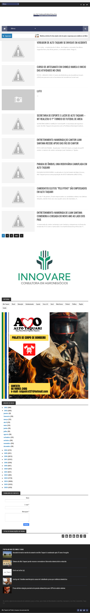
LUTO (39, 91)
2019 (6, 465)
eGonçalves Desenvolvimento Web (21, 610)
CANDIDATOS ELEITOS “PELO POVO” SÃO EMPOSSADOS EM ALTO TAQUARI (62, 190)
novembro (7, 443)
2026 (6, 487)
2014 (6, 450)
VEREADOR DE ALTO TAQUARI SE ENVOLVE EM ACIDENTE (62, 42)
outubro (7, 440)
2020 (6, 468)
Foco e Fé (45, 304)
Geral (52, 304)
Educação (20, 304)
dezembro (7, 446)
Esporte (38, 304)
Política (74, 304)
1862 (16, 235)
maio (5, 425)
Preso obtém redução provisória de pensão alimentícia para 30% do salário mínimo (39, 588)
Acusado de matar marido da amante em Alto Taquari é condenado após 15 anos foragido (41, 552)
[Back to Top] (87, 610)
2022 (6, 475)
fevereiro (7, 416)
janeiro (6, 413)
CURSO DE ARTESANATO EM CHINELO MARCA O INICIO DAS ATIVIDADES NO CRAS (61, 68)
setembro (7, 437)
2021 (6, 472)
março (6, 419)
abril (5, 422)
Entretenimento (30, 304)
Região (81, 304)
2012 (6, 407)
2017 (6, 459)
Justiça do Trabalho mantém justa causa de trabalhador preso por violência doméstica (40, 579)
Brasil (13, 304)
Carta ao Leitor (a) (18, 570)
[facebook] (81, 4)
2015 (6, 453)
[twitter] (87, 4)
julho (6, 431)
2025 (6, 484)
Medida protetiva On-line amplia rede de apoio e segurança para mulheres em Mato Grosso (58, 36)
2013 (6, 410)
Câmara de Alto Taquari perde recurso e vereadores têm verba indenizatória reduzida (39, 561)
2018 (6, 462)
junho (6, 428)
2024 (6, 481)
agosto (6, 434)
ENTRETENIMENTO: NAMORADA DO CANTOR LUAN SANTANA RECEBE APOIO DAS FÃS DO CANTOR (59, 141)
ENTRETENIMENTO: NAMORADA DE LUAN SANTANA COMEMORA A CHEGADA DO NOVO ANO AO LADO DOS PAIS (61, 216)
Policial (68, 304)
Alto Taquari (6, 304)
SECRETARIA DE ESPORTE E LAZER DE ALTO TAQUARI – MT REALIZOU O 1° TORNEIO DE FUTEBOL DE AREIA (61, 117)
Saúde (4, 308)
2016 (6, 456)
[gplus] (84, 4)
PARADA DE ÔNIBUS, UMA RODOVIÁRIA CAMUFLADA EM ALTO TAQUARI (62, 165)
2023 (6, 478)
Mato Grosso (59, 304)
